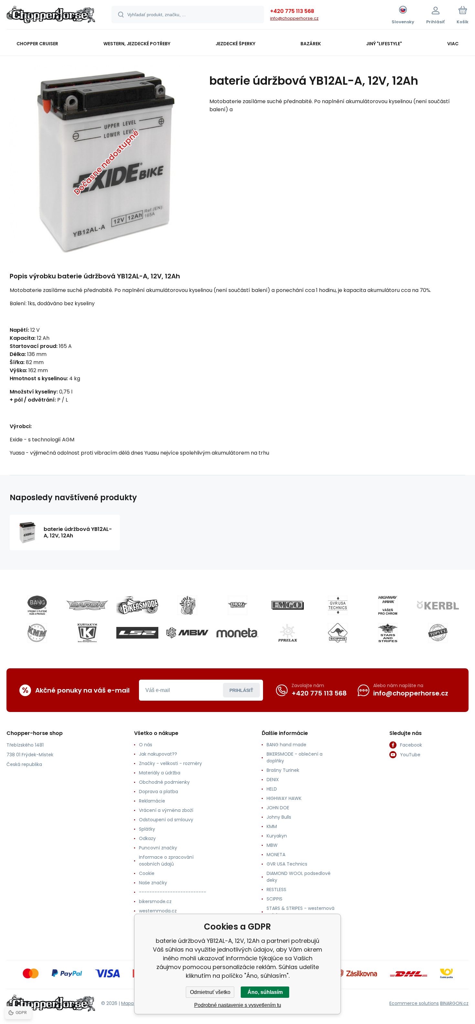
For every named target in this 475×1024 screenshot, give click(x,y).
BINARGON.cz (454, 1003)
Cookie (146, 873)
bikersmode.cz (155, 901)
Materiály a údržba (159, 773)
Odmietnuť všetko (210, 992)
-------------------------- (172, 892)
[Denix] (187, 605)
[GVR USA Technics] (338, 605)
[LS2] (137, 632)
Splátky (147, 829)
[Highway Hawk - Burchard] (388, 605)
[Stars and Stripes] (388, 632)
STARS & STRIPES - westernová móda (300, 911)
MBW (272, 845)
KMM (272, 826)
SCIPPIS (274, 899)
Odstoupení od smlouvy (166, 819)
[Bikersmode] (137, 605)
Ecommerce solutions (414, 1003)
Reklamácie (152, 801)
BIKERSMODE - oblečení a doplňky (294, 757)
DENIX (273, 779)
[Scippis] (338, 632)
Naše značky (153, 882)
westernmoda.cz (158, 911)
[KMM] (37, 632)
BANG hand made (286, 744)
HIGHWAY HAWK (284, 798)
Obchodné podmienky (164, 782)
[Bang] (37, 605)
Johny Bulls (279, 817)
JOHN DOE (278, 807)
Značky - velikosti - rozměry (170, 763)
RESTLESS (276, 889)
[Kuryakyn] (87, 632)
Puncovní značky (158, 848)
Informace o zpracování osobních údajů (166, 860)
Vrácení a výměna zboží (166, 810)
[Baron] (87, 605)
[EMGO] (288, 605)
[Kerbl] (438, 605)
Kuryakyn (277, 836)
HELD (272, 789)
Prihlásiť (241, 690)
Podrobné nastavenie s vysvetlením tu (237, 1005)
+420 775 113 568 (292, 11)
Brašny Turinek (283, 770)
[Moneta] (237, 632)
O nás (145, 744)
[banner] (50, 15)
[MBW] (187, 632)
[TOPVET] (438, 632)
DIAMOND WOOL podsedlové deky (299, 876)
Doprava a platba (158, 791)
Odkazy (147, 838)
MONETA (276, 854)
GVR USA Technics (287, 864)
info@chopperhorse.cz (294, 18)
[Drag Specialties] (237, 605)
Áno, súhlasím (265, 992)
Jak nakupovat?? (158, 754)
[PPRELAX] (288, 632)
